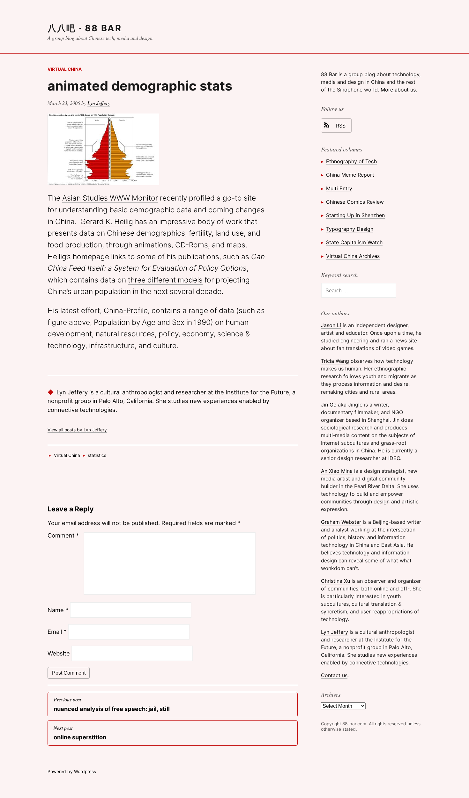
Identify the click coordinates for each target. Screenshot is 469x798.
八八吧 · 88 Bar (85, 28)
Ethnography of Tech (351, 161)
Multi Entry (339, 188)
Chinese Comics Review (355, 202)
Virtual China (65, 69)
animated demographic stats (140, 86)
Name (58, 609)
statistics (97, 455)
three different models (165, 279)
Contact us (334, 675)
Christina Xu (335, 581)
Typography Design (349, 229)
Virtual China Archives (353, 256)
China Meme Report (350, 175)
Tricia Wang (335, 361)
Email (57, 631)
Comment (63, 535)
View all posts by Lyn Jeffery (77, 429)
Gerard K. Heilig (106, 221)
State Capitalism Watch (354, 242)
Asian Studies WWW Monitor (110, 198)
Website (59, 653)
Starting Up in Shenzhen (355, 215)
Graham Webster (341, 522)
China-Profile (126, 310)
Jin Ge (328, 404)
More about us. (399, 89)
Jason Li (331, 325)
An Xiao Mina (337, 471)
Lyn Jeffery (98, 102)
